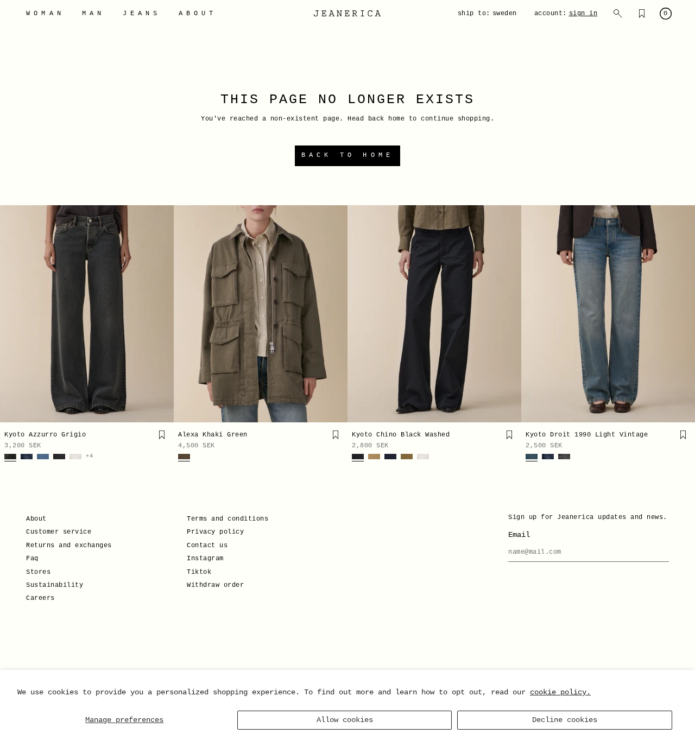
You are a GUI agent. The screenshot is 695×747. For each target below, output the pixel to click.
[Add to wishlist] (161, 435)
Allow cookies (345, 720)
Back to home (347, 155)
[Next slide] (162, 314)
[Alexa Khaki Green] (261, 313)
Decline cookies (564, 720)
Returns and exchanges (69, 545)
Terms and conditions (227, 519)
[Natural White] (75, 457)
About (36, 519)
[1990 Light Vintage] (532, 457)
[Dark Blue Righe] (27, 457)
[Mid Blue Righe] (43, 457)
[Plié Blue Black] (390, 457)
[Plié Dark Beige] (407, 457)
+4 (89, 456)
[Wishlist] (642, 14)
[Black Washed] (358, 457)
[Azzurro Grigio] (10, 457)
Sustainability (54, 585)
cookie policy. (560, 692)
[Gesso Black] (59, 457)
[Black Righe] (564, 457)
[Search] (618, 14)
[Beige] (374, 457)
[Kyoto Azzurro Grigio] (87, 313)
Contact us (207, 545)
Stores (38, 572)
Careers (40, 598)
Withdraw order (215, 585)
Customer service (58, 532)
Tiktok (199, 572)
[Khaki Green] (184, 457)
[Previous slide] (12, 314)
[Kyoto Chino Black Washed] (434, 313)
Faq (32, 558)
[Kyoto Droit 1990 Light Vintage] (608, 313)
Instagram (205, 558)
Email (519, 534)
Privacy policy (215, 532)
